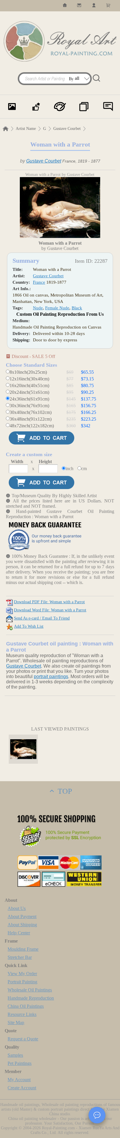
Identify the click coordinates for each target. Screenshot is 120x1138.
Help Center (19, 932)
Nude (38, 308)
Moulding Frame (23, 949)
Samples (15, 1055)
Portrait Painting (22, 981)
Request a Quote (23, 1038)
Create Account (22, 1087)
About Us (17, 908)
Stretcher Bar (20, 957)
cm (84, 468)
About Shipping (22, 924)
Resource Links (22, 1014)
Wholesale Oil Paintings (30, 989)
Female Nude (57, 308)
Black (77, 308)
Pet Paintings (19, 1063)
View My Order (22, 973)
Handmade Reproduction (31, 998)
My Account (19, 1079)
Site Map (16, 1022)
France (39, 282)
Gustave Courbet (67, 128)
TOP (64, 791)
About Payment (22, 916)
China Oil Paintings (26, 1006)
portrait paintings (51, 676)
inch (69, 468)
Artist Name (26, 128)
